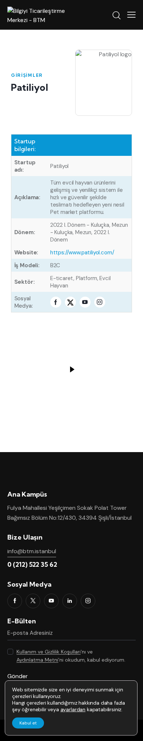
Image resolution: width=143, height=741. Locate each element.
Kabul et (28, 723)
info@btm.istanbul (31, 551)
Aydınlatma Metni (37, 660)
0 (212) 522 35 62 (32, 564)
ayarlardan (72, 709)
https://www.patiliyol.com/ (82, 252)
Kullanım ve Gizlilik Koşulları (48, 652)
